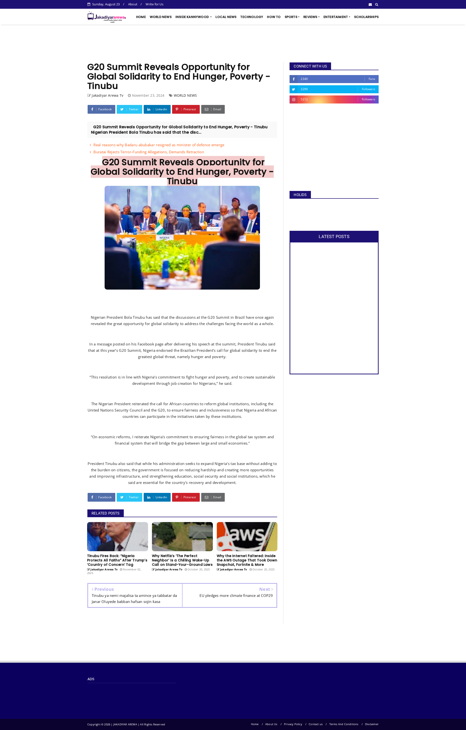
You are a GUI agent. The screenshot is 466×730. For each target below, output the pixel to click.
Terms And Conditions (343, 724)
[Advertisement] (233, 43)
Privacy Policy (293, 724)
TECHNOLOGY (251, 17)
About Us (271, 724)
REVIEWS (310, 17)
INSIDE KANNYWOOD (192, 17)
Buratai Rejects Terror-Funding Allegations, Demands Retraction (148, 151)
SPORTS (291, 17)
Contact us (316, 724)
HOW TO (274, 17)
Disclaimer (372, 724)
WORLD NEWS (161, 17)
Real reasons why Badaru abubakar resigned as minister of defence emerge (158, 144)
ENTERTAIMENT (336, 17)
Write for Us (154, 4)
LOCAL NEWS (226, 17)
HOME (141, 17)
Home (255, 724)
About (132, 4)
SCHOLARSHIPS (366, 17)
